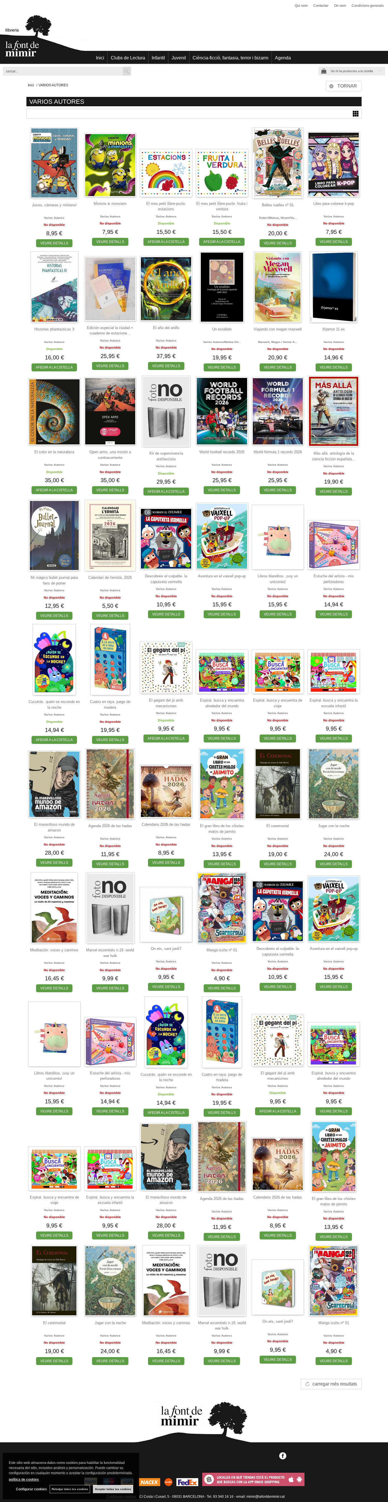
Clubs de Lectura (128, 57)
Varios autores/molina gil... (222, 342)
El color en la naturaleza (54, 452)
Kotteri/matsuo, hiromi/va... (278, 217)
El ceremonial (277, 826)
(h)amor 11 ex (333, 329)
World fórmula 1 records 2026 (278, 452)
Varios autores (54, 217)
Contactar (320, 6)
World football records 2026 (221, 452)
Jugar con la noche (333, 826)
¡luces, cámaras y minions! (54, 205)
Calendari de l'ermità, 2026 (110, 577)
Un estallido (221, 329)
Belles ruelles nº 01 (278, 205)
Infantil (158, 57)
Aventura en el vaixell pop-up (222, 576)
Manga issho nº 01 (221, 950)
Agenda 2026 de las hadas (110, 826)
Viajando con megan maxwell (278, 329)
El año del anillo (166, 328)
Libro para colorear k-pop (333, 203)
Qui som (301, 6)
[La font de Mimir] (194, 38)
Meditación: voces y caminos (54, 950)
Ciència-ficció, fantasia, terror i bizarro (230, 57)
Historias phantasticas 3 (54, 329)
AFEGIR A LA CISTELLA (166, 242)
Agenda (283, 57)
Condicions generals (368, 6)
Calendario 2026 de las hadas (166, 824)
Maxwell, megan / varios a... (277, 342)
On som (340, 6)
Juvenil (179, 57)
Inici (100, 57)
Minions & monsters (110, 203)
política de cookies (24, 1480)
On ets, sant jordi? (166, 948)
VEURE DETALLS (54, 243)
